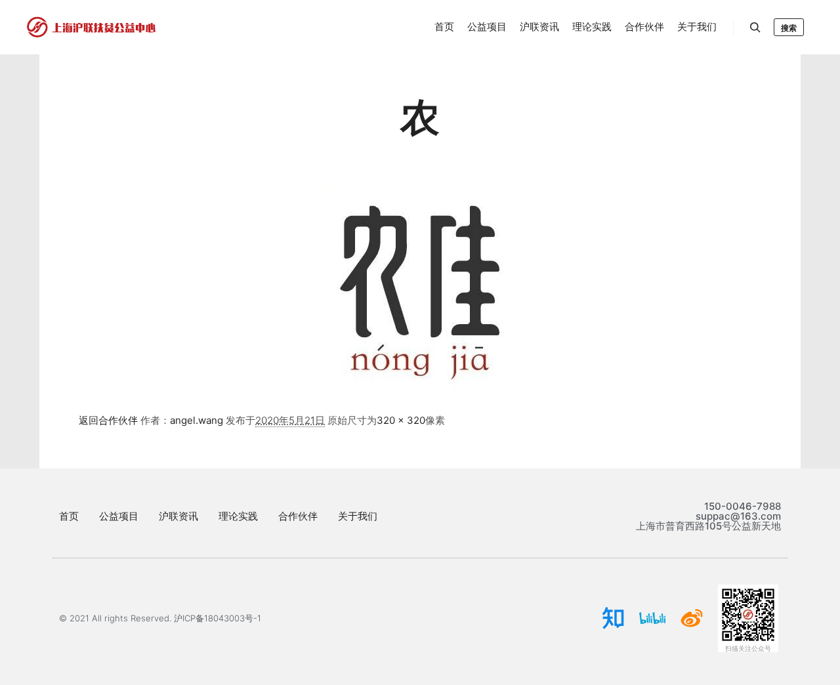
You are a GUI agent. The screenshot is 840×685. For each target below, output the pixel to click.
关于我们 (357, 516)
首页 (69, 516)
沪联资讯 (178, 516)
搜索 (789, 28)
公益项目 (118, 516)
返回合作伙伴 (108, 420)
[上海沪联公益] (92, 27)
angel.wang (196, 420)
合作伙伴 (298, 516)
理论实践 (238, 516)
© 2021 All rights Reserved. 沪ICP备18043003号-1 (160, 618)
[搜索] (755, 27)
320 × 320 (401, 420)
